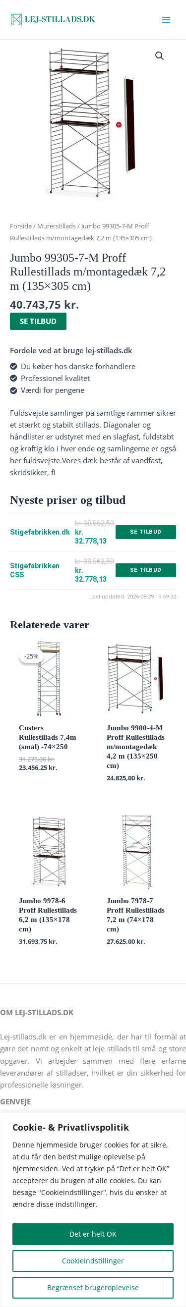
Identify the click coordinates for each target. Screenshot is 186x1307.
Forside (21, 225)
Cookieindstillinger (93, 1260)
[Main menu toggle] (166, 19)
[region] (93, 1209)
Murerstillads (56, 225)
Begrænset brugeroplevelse (93, 1287)
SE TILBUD (38, 321)
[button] (160, 56)
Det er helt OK (93, 1234)
